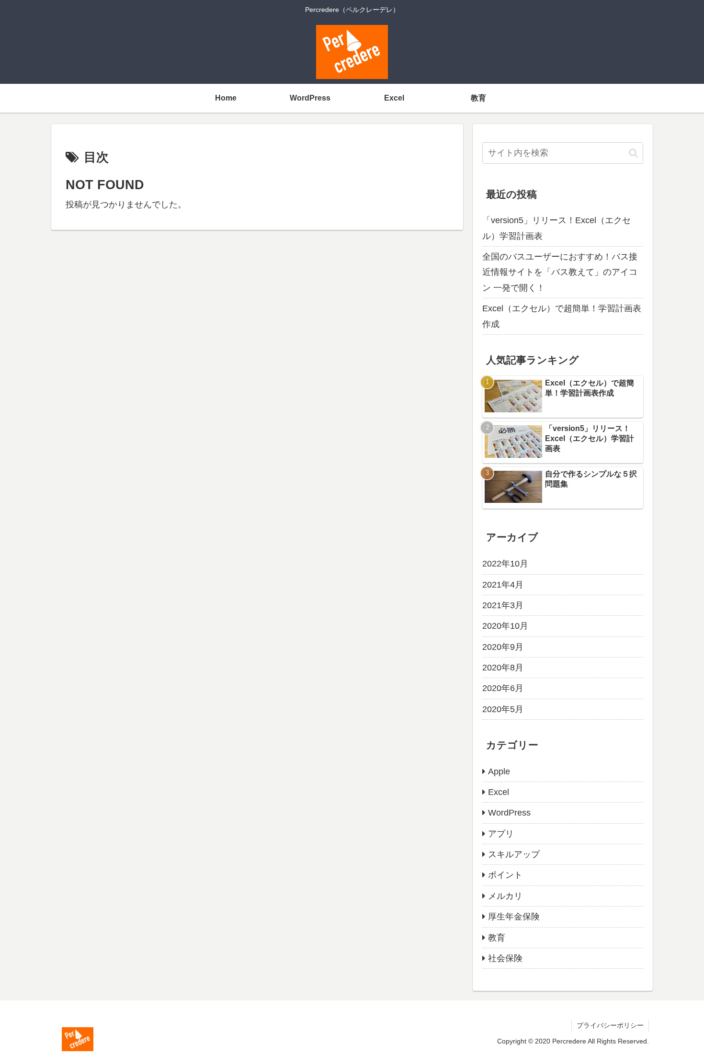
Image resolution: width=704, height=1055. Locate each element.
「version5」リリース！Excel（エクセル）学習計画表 (556, 228)
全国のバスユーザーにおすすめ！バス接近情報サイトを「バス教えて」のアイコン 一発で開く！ (559, 272)
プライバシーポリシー (610, 1025)
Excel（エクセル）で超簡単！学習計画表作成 (561, 316)
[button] (633, 153)
